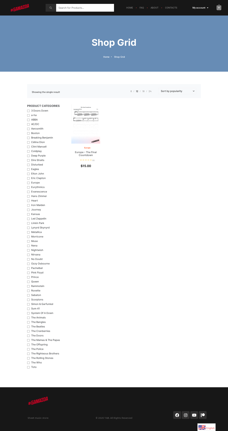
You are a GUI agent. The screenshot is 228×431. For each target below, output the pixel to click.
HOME (129, 7)
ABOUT (154, 7)
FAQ (142, 7)
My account (198, 7)
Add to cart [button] (93, 142)
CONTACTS (171, 7)
